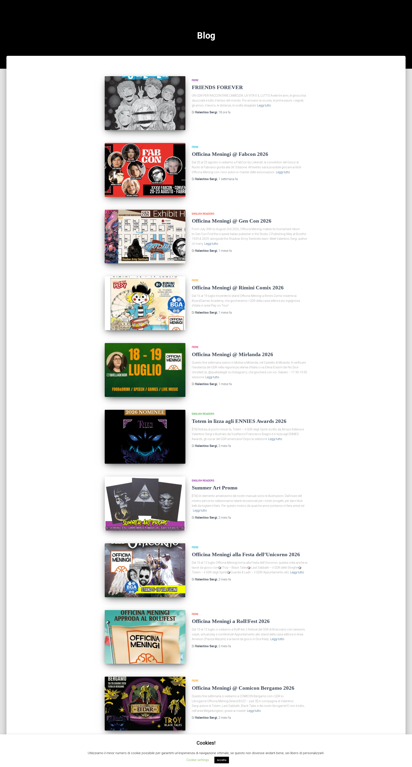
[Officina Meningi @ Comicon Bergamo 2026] (145, 704)
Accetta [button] (221, 760)
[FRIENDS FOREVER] (145, 103)
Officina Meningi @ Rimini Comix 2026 (238, 287)
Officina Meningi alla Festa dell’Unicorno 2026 (246, 554)
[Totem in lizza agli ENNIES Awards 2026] (145, 437)
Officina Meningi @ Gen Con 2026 (231, 221)
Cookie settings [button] (197, 760)
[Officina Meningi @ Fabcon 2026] (145, 170)
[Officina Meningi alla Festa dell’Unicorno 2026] (145, 570)
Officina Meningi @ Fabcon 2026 (230, 154)
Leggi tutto (264, 105)
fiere (195, 80)
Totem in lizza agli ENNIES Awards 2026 (239, 421)
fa (224, 112)
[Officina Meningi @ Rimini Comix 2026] (145, 303)
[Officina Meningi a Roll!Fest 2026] (145, 637)
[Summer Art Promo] (145, 503)
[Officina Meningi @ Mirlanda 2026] (145, 370)
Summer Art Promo (215, 488)
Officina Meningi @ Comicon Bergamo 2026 (243, 688)
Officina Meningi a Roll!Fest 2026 (231, 621)
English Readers (203, 213)
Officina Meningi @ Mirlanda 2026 (232, 354)
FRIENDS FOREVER (217, 87)
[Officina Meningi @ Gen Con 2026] (145, 237)
